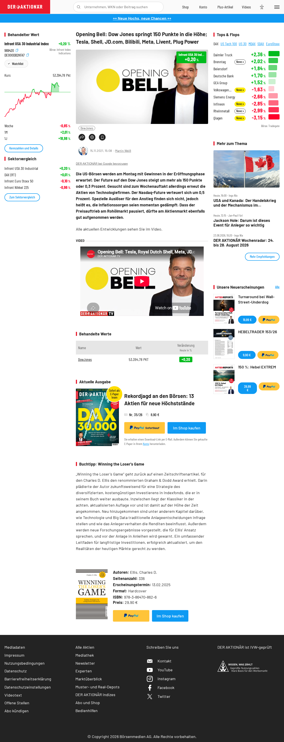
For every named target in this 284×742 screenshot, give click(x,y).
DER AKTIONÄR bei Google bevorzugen (102, 163)
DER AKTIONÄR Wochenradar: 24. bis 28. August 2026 (243, 242)
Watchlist (17, 63)
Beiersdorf (220, 69)
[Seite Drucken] (92, 137)
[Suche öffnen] (78, 7)
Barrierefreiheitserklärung (27, 678)
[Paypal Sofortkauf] (131, 616)
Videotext (13, 695)
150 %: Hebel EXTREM (257, 366)
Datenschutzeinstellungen (27, 687)
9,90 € (247, 355)
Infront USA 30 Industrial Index (26, 43)
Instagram (167, 678)
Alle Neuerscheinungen (273, 287)
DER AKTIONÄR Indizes (95, 694)
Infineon (219, 104)
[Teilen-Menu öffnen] (82, 137)
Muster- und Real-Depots (97, 686)
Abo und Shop (87, 702)
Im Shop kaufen (186, 427)
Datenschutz (15, 670)
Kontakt (165, 660)
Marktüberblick (88, 678)
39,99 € (247, 388)
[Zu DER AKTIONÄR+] (225, 7)
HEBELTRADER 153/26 (257, 331)
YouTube (165, 669)
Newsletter (85, 663)
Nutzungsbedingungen (24, 663)
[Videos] (246, 7)
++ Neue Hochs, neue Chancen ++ (142, 18)
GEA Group (220, 82)
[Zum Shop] (185, 7)
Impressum (14, 655)
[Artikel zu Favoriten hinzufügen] (102, 137)
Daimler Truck (222, 55)
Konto (146, 444)
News (239, 62)
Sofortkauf (152, 428)
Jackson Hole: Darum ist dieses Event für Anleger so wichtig (241, 222)
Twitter (164, 696)
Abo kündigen (16, 710)
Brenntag (219, 61)
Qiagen (218, 118)
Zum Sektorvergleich (22, 197)
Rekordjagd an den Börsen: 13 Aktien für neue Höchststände (159, 400)
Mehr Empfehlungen (262, 256)
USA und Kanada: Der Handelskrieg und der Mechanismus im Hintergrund (244, 202)
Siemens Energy (224, 97)
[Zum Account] (203, 7)
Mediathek (84, 655)
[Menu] (276, 7)
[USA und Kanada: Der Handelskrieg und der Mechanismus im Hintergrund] (246, 169)
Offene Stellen (16, 702)
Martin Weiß (123, 151)
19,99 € (247, 319)
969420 (9, 50)
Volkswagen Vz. (222, 90)
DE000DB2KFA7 (15, 54)
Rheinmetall (221, 111)
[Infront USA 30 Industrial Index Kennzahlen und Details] (37, 99)
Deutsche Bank (223, 76)
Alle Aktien (84, 647)
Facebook (166, 687)
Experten (83, 670)
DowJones (87, 128)
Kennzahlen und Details (23, 148)
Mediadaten (14, 647)
